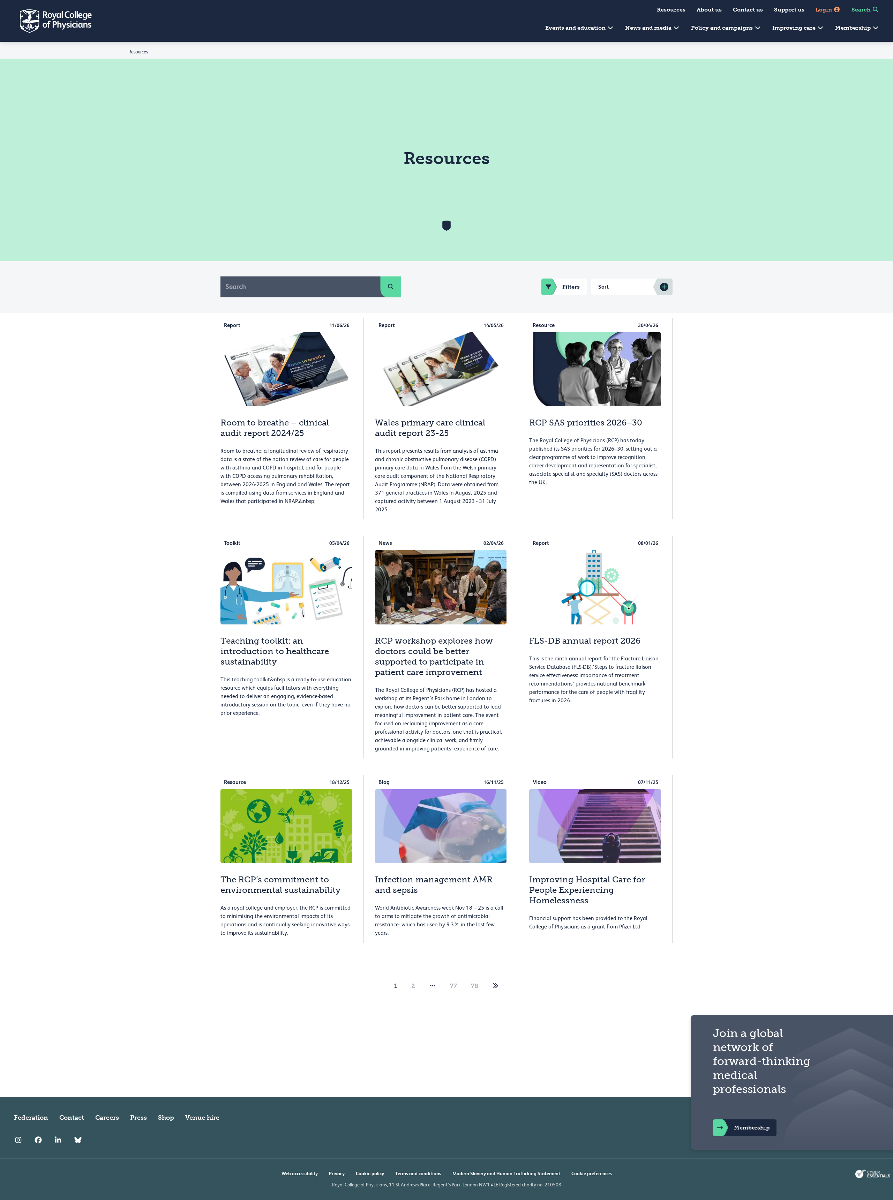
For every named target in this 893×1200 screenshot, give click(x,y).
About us (709, 9)
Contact (71, 1117)
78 (474, 986)
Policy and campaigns (722, 27)
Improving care (794, 27)
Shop (166, 1117)
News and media (649, 27)
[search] (390, 286)
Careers (107, 1117)
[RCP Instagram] (18, 1140)
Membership (853, 27)
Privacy (337, 1173)
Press (138, 1117)
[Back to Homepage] (51, 20)
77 (453, 986)
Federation (31, 1117)
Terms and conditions (418, 1173)
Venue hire (202, 1117)
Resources (671, 9)
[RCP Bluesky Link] (78, 1140)
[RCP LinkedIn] (58, 1140)
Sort (603, 286)
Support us (789, 9)
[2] (495, 986)
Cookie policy (370, 1173)
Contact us (748, 9)
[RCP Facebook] (38, 1140)
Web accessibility (300, 1173)
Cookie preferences (591, 1173)
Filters (571, 286)
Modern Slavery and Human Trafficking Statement (506, 1173)
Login (824, 9)
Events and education (576, 27)
